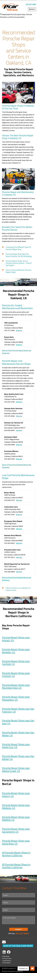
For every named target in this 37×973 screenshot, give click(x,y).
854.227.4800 (31, 4)
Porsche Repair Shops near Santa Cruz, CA (16, 745)
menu (32, 9)
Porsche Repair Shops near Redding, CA (16, 818)
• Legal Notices (6, 960)
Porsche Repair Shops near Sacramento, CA (16, 830)
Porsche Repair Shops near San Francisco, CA (18, 710)
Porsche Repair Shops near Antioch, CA (16, 639)
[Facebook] (8, 952)
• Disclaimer (5, 956)
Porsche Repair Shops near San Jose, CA (18, 722)
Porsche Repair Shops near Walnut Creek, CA (16, 769)
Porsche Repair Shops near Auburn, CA (16, 794)
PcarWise (10, 7)
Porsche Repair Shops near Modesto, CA (16, 806)
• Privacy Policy (6, 958)
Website (19, 330)
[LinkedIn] (4, 952)
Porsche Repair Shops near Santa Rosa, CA (16, 842)
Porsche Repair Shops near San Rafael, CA (18, 757)
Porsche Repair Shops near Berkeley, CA (16, 650)
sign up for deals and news (18, 946)
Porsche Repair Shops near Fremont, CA (16, 674)
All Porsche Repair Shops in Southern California (16, 866)
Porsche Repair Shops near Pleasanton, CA (16, 698)
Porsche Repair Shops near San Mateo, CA (18, 734)
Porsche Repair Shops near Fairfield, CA (16, 662)
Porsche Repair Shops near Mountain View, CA (16, 686)
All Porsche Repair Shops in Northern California (16, 854)
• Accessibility (6, 963)
